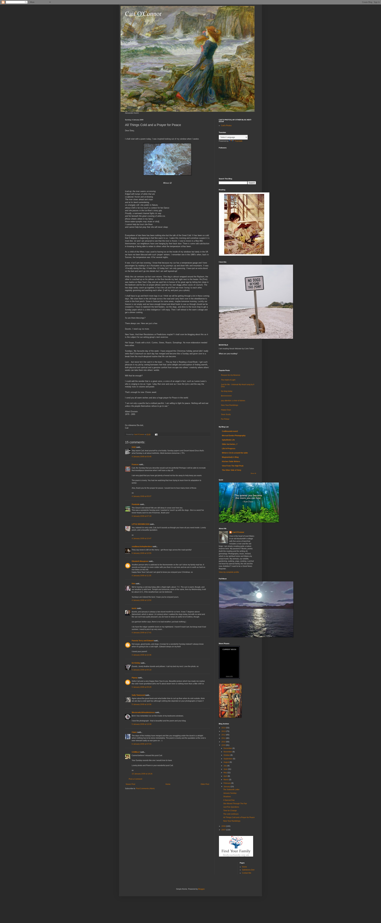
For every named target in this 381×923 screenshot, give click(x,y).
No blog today (226, 391)
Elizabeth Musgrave (140, 561)
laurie (134, 608)
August (227, 762)
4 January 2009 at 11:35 (141, 576)
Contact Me (246, 873)
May (225, 773)
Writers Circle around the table (235, 453)
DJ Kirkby (136, 663)
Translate (238, 141)
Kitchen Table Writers (231, 461)
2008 (223, 826)
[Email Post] (156, 434)
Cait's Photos (226, 125)
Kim (133, 584)
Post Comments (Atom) (145, 788)
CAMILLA (136, 752)
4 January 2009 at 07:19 (141, 516)
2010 (223, 742)
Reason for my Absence (230, 375)
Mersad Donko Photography (234, 436)
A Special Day (229, 800)
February (227, 783)
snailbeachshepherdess (142, 546)
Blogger (201, 889)
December (228, 748)
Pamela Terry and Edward (142, 641)
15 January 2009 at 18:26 (142, 774)
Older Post (205, 784)
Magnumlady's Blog (230, 457)
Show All (253, 473)
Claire (134, 732)
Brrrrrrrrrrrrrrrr (226, 396)
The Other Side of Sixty (231, 470)
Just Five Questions (231, 807)
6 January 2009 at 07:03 (141, 744)
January (227, 787)
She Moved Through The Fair (235, 804)
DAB (134, 447)
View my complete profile (229, 572)
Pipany (135, 678)
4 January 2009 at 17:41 (141, 633)
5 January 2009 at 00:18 (141, 670)
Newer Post (130, 784)
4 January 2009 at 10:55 (141, 553)
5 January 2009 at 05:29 (141, 687)
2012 (223, 735)
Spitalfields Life (228, 440)
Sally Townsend (138, 695)
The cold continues (231, 814)
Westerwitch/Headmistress (143, 712)
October (227, 755)
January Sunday (229, 793)
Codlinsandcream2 (230, 431)
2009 (223, 745)
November (228, 752)
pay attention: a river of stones (233, 401)
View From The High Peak (232, 466)
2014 (223, 728)
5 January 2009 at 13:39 (141, 724)
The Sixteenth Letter (231, 790)
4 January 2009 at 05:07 (141, 496)
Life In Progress (228, 449)
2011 (223, 738)
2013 (223, 731)
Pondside (136, 504)
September (228, 759)
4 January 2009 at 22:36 (141, 655)
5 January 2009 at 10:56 (141, 704)
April (226, 776)
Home (167, 784)
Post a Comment (135, 779)
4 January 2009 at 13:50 (141, 600)
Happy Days (226, 410)
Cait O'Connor (143, 13)
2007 (223, 830)
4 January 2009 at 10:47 (141, 538)
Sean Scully (226, 414)
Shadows (227, 797)
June (226, 769)
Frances (135, 464)
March (226, 780)
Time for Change (230, 811)
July (225, 766)
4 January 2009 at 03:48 (141, 457)
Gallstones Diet (248, 870)
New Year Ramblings (229, 405)
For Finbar (225, 419)
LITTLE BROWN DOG (140, 524)
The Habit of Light (228, 380)
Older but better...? (229, 444)
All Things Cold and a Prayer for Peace (239, 817)
